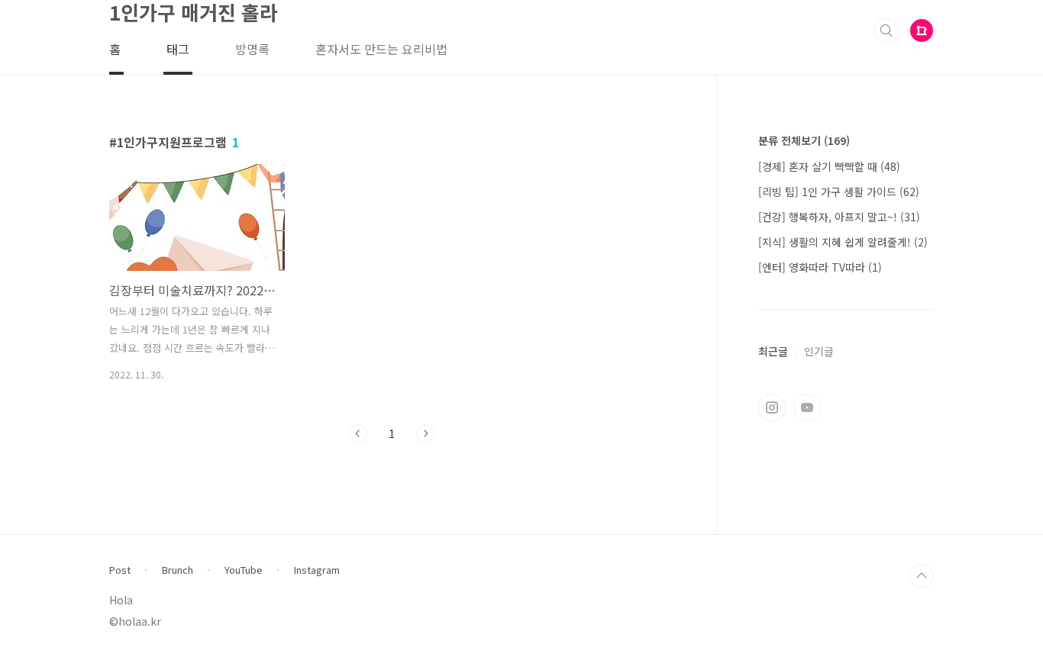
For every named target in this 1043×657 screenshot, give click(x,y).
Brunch (177, 570)
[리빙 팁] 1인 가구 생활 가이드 (838, 191)
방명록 (252, 49)
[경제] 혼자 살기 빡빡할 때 (829, 166)
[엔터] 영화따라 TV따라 (820, 267)
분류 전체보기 (804, 140)
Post (120, 570)
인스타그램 (772, 407)
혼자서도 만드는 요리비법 (381, 49)
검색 (886, 30)
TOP (921, 576)
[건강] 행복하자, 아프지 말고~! (839, 216)
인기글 (819, 351)
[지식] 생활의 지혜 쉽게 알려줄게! (843, 242)
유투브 (807, 407)
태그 (177, 49)
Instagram (317, 570)
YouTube (243, 570)
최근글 (773, 351)
